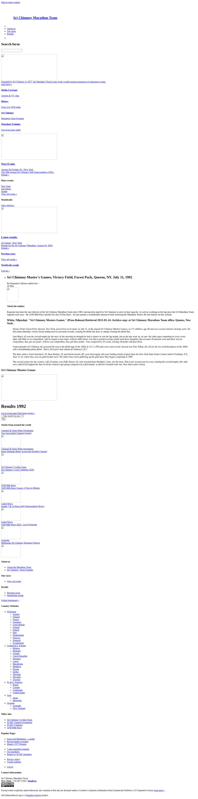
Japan (15, 698)
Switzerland (18, 643)
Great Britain (19, 625)
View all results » (9, 259)
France (16, 619)
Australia (17, 706)
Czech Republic (20, 656)
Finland (16, 617)
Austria (16, 614)
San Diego (6, 189)
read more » (159, 790)
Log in (10, 767)
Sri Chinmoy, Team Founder (20, 570)
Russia (16, 669)
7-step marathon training (18, 749)
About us (11, 28)
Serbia (16, 672)
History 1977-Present (16, 744)
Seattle (4, 191)
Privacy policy (13, 759)
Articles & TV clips (10, 95)
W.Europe (11, 611)
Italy (15, 632)
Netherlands (18, 635)
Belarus (16, 648)
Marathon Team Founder (12, 118)
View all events (14, 581)
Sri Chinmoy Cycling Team (19, 720)
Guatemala (18, 690)
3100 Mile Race (14, 727)
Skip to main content (10, 2)
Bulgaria (17, 651)
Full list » (5, 271)
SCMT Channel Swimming (19, 722)
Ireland (16, 630)
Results (10, 34)
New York (6, 186)
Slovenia (17, 674)
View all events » (9, 194)
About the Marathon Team (19, 567)
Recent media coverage (17, 741)
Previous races (13, 593)
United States (19, 692)
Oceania (10, 703)
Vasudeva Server (33, 795)
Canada (16, 687)
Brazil (15, 685)
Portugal (16, 640)
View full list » (8, 205)
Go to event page (9, 413)
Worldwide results (15, 595)
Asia (9, 695)
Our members (13, 752)
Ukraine (16, 679)
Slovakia (17, 677)
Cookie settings (14, 762)
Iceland (16, 627)
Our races (11, 31)
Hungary (17, 658)
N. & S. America (14, 682)
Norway (16, 638)
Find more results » (26, 413)
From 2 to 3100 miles (11, 107)
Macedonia (18, 664)
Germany (17, 622)
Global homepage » (10, 600)
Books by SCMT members (19, 754)
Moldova (17, 666)
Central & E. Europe (16, 645)
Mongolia (17, 700)
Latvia (16, 661)
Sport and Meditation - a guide (21, 739)
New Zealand (19, 708)
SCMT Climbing (14, 725)
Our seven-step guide (11, 130)
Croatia (16, 653)
